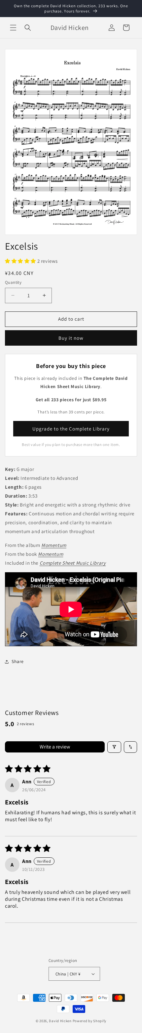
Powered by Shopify (90, 1021)
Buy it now (71, 338)
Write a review (55, 746)
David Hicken (60, 1021)
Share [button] (18, 661)
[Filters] (114, 747)
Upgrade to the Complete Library (71, 429)
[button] (13, 27)
